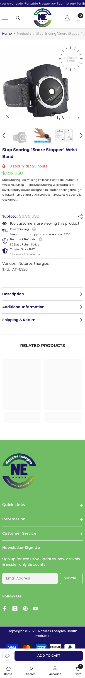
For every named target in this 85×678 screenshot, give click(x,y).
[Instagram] (15, 608)
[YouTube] (36, 608)
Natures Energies (34, 263)
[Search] (18, 18)
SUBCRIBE (72, 578)
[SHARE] (79, 216)
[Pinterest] (25, 608)
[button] (70, 118)
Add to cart (48, 655)
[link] (7, 656)
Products (24, 33)
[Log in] (67, 17)
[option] (42, 82)
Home (7, 33)
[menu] (5, 18)
